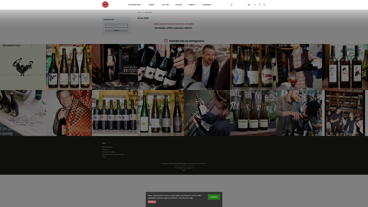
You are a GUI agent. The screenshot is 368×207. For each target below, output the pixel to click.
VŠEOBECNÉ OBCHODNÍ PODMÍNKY (113, 154)
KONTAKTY (105, 149)
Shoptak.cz (190, 168)
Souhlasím (214, 197)
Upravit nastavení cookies (184, 166)
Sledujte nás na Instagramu (186, 41)
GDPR (104, 157)
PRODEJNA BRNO (107, 147)
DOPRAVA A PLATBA (108, 152)
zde (191, 198)
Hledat (116, 31)
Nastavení (152, 202)
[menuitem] (137, 5)
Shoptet (181, 168)
